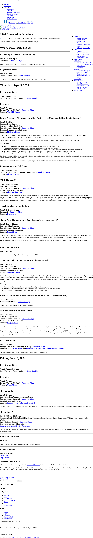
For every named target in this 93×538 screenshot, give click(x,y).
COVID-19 (7, 4)
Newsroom (10, 17)
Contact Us (10, 9)
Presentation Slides (82, 57)
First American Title (14, 192)
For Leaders (7, 6)
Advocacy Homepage (83, 71)
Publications (77, 61)
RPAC (79, 77)
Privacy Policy (19, 537)
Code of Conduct (12, 19)
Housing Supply (82, 72)
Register (6, 512)
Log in (5, 513)
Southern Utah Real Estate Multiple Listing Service (45, 349)
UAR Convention (82, 53)
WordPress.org (8, 518)
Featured (6, 495)
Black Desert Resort (15, 349)
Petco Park (4, 456)
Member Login (78, 90)
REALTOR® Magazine (84, 62)
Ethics (79, 46)
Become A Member (12, 14)
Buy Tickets (4, 458)
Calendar (80, 51)
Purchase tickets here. (33, 465)
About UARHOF (82, 82)
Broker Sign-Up (82, 87)
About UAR (10, 11)
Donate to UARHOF (83, 85)
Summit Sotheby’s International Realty (21, 403)
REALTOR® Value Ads (7, 477)
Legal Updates (8, 498)
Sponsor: (3, 426)
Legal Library (81, 39)
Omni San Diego (16, 61)
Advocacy (77, 69)
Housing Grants (78, 80)
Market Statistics (78, 59)
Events (76, 49)
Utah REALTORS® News (85, 64)
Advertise (10, 15)
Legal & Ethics (78, 36)
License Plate (77, 79)
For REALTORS (19, 28)
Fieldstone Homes (13, 132)
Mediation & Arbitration (84, 44)
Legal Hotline (81, 41)
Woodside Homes (13, 112)
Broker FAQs (81, 88)
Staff (5, 503)
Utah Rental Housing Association (18, 426)
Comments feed (8, 517)
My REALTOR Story (10, 500)
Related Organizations (13, 12)
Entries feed (7, 515)
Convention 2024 (5, 479)
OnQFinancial (12, 323)
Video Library (81, 66)
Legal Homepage (82, 38)
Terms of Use (10, 537)
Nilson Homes (12, 232)
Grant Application (82, 84)
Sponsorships (81, 56)
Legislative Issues (82, 74)
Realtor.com (11, 214)
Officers (6, 502)
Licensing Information (83, 48)
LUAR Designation (83, 54)
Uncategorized (8, 505)
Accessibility (28, 537)
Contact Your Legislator (84, 75)
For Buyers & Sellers (7, 29)
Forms (79, 43)
